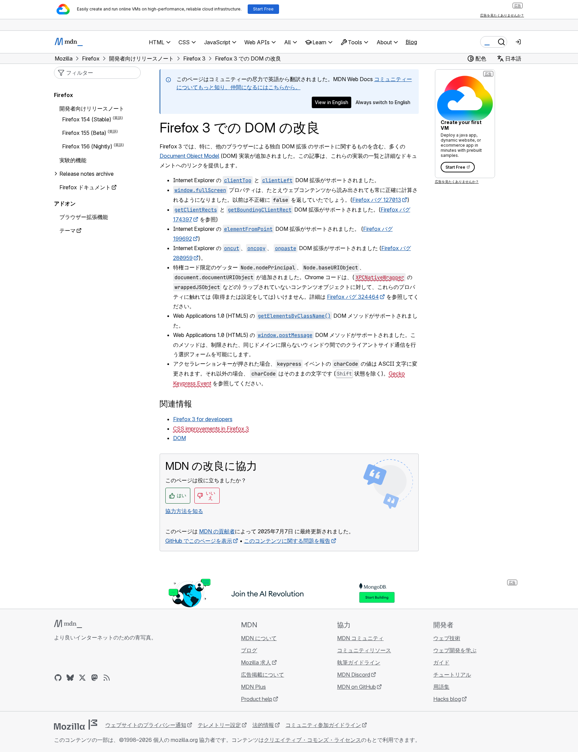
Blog (411, 42)
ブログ (249, 650)
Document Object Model (189, 155)
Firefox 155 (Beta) (84, 132)
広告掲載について (262, 674)
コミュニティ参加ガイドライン (323, 725)
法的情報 (263, 725)
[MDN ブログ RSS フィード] (107, 678)
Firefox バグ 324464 (353, 296)
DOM (179, 438)
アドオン (65, 203)
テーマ (67, 230)
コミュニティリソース (364, 650)
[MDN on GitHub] (58, 678)
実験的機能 (72, 160)
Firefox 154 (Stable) (86, 119)
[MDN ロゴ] (68, 624)
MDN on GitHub (356, 686)
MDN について (259, 638)
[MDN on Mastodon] (94, 678)
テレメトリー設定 (219, 725)
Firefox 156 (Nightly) (87, 146)
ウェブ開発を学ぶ (454, 650)
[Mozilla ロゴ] (75, 725)
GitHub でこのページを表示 (198, 540)
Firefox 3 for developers (202, 419)
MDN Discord (353, 674)
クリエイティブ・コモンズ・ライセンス (312, 739)
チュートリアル (452, 674)
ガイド (441, 662)
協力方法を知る (184, 511)
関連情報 (176, 404)
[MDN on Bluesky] (70, 678)
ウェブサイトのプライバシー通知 (145, 725)
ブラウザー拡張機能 (83, 217)
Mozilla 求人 (256, 662)
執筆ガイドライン (358, 662)
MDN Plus (253, 686)
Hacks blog (447, 699)
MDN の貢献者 (217, 531)
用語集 (441, 686)
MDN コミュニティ (360, 638)
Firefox (63, 95)
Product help (256, 699)
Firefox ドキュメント (85, 187)
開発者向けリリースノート (91, 108)
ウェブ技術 (446, 638)
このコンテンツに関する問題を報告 (287, 540)
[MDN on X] (82, 678)
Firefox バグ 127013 (376, 199)
